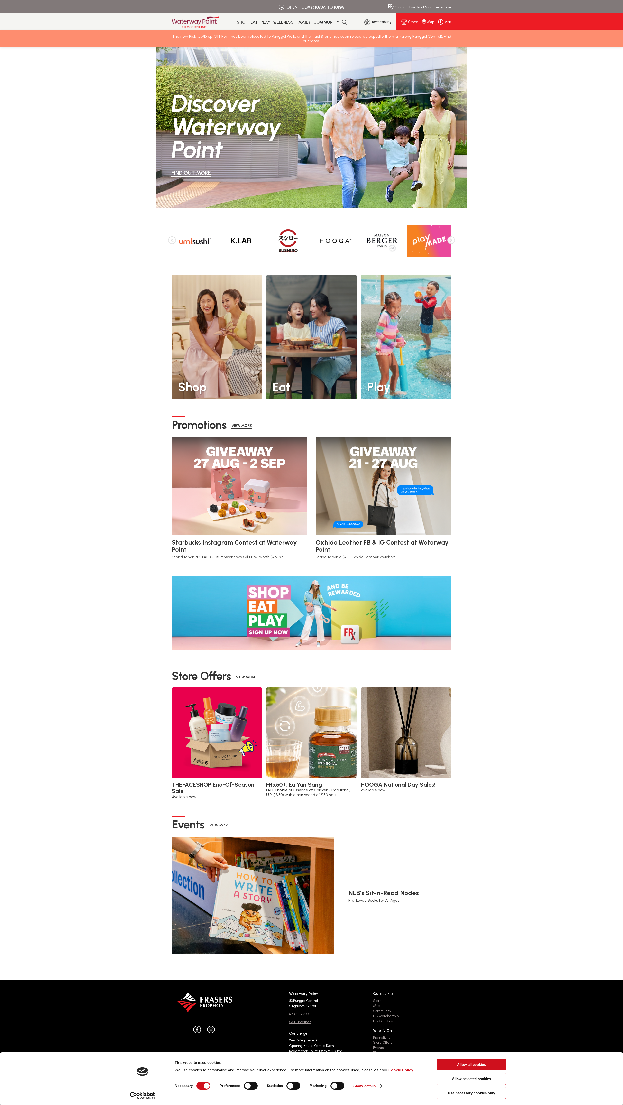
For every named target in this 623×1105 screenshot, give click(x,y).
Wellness (283, 22)
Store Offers (382, 1042)
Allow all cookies (471, 1064)
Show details (364, 1086)
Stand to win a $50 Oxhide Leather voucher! (355, 557)
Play (265, 22)
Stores (378, 1001)
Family (303, 22)
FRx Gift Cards (383, 1021)
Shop (242, 22)
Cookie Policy (400, 1070)
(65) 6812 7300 (299, 1014)
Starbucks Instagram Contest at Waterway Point (234, 546)
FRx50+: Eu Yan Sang (294, 784)
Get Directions (300, 1022)
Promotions (381, 1037)
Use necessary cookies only (471, 1093)
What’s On (382, 1030)
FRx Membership (386, 1016)
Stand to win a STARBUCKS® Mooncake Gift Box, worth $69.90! (227, 557)
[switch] (251, 1086)
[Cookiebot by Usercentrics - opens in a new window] (142, 1095)
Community (326, 22)
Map (376, 1006)
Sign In (400, 7)
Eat (254, 22)
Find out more (191, 172)
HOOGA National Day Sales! (398, 784)
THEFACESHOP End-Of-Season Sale (213, 787)
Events (378, 1048)
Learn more (443, 7)
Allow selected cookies (471, 1079)
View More (241, 425)
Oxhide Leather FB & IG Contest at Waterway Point (382, 546)
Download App (420, 7)
